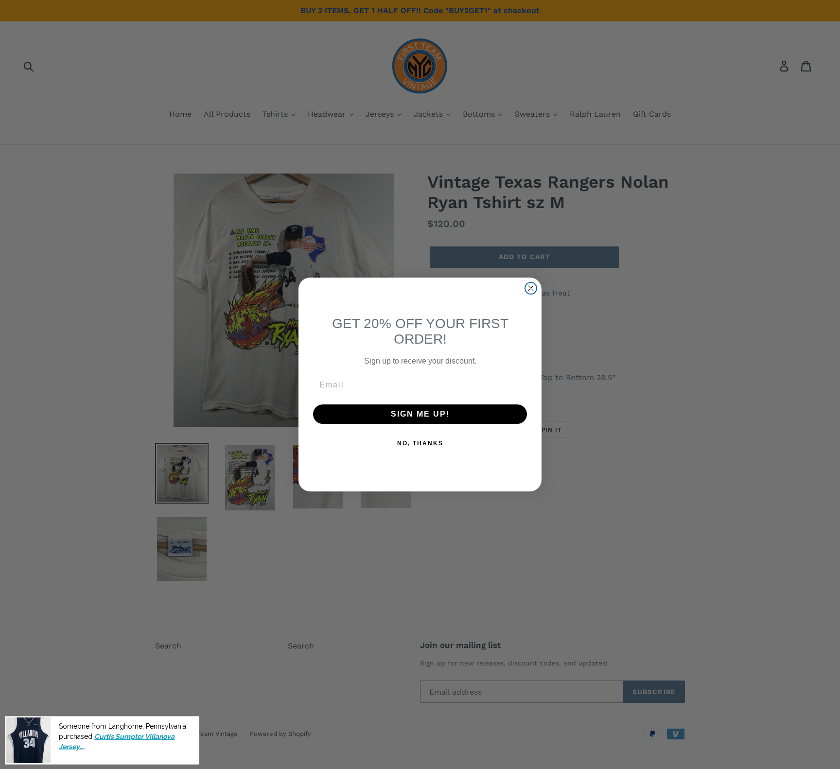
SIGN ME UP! (420, 414)
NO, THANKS (420, 443)
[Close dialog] (531, 288)
